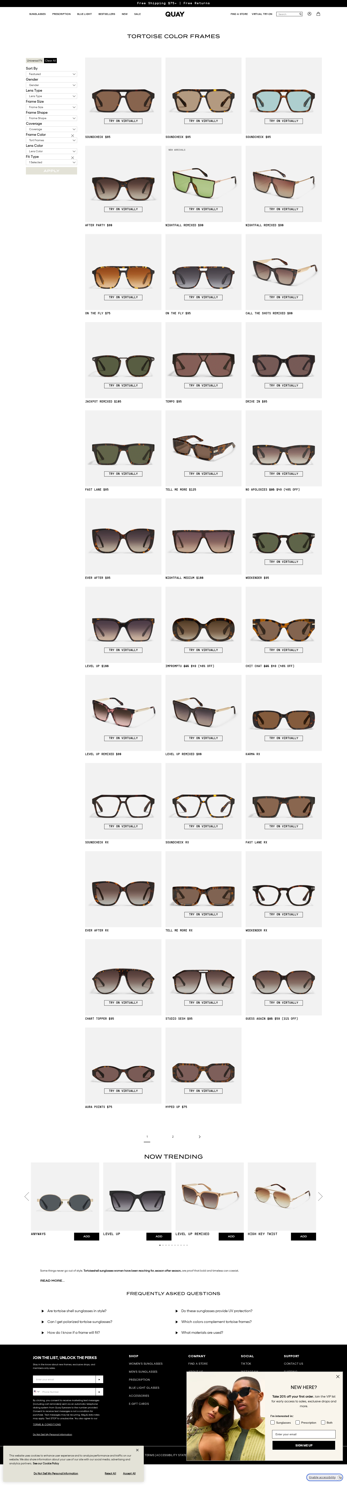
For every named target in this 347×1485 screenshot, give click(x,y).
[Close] (137, 1450)
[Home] (175, 14)
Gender (32, 79)
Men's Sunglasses (143, 1371)
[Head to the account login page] (309, 15)
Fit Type (32, 157)
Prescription (139, 1379)
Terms (149, 1455)
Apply (51, 171)
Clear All (50, 60)
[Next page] (199, 1137)
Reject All (110, 1473)
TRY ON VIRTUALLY (123, 121)
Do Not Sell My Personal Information (52, 1434)
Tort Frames (36, 140)
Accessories (139, 1395)
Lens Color (34, 146)
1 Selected (35, 162)
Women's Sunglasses (146, 1363)
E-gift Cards (139, 1403)
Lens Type (34, 90)
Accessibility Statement (175, 1455)
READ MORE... (52, 1280)
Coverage (34, 124)
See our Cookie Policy (46, 1463)
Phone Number (44, 1385)
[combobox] (288, 14)
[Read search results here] (300, 14)
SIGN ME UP (303, 1442)
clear (73, 136)
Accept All (129, 1473)
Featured (35, 74)
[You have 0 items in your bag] (318, 15)
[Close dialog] (337, 1376)
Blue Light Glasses (144, 1387)
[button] (159, 1245)
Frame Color (36, 135)
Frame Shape (37, 113)
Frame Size (35, 101)
